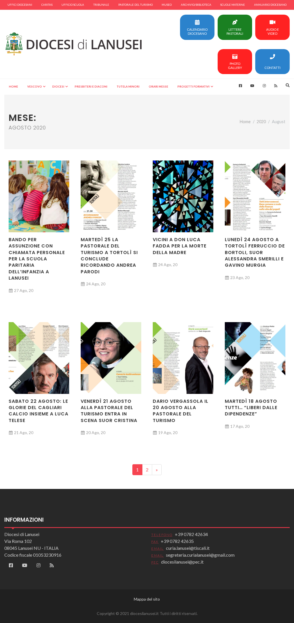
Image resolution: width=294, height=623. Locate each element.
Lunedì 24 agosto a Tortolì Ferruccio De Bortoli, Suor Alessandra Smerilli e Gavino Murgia (255, 252)
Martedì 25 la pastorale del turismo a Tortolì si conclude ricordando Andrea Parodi (109, 255)
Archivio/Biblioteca (196, 4)
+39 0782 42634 (191, 534)
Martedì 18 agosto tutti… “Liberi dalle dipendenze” (251, 407)
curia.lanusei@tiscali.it (188, 548)
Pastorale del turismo (135, 4)
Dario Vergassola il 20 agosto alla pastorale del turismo (180, 411)
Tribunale (101, 4)
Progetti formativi (193, 86)
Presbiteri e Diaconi (91, 86)
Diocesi (58, 86)
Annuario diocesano (270, 4)
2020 (261, 121)
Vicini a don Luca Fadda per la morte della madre (179, 246)
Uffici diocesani (19, 4)
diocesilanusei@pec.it (182, 561)
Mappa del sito (147, 599)
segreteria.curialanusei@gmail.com (200, 555)
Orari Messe (158, 86)
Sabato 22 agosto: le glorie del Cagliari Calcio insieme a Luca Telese (38, 411)
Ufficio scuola (72, 4)
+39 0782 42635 (177, 541)
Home (13, 86)
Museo (167, 4)
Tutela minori (128, 86)
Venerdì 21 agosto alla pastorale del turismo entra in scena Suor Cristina (109, 411)
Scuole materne (232, 4)
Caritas (47, 4)
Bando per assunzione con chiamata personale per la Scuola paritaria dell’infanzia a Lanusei (37, 258)
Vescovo (34, 86)
